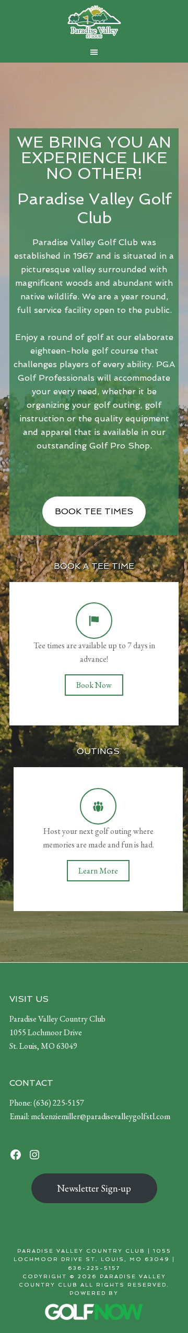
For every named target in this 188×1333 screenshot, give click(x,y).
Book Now (94, 685)
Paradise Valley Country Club (94, 22)
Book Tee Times (94, 511)
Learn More (98, 870)
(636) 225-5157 (58, 1102)
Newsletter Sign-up (94, 1188)
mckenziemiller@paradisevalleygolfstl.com (100, 1116)
